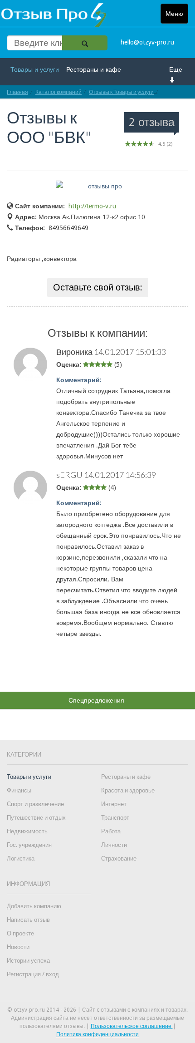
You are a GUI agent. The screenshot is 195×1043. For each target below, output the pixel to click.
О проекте (20, 933)
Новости (18, 947)
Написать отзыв (28, 919)
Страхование (118, 858)
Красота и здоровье (128, 790)
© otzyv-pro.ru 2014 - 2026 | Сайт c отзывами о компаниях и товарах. (97, 1010)
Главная (17, 92)
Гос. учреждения (29, 844)
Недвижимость (27, 831)
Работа (111, 831)
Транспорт (115, 817)
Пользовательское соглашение (132, 1026)
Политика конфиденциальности (97, 1034)
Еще (175, 69)
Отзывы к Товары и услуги (121, 92)
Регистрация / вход (33, 974)
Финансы (19, 790)
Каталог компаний (58, 92)
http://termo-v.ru (92, 206)
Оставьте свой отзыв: (97, 287)
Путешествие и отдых (36, 817)
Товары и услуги (34, 69)
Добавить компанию (34, 906)
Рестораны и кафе (93, 69)
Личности (114, 844)
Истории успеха (28, 960)
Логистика (20, 858)
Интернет (114, 804)
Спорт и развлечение (35, 804)
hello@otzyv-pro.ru (147, 42)
